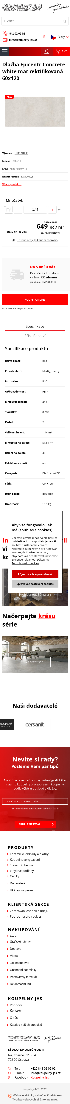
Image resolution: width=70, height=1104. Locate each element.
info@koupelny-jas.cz (23, 39)
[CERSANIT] (18, 724)
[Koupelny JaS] (35, 7)
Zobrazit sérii (35, 662)
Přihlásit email (30, 824)
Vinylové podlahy (22, 871)
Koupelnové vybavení (25, 860)
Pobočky (16, 1005)
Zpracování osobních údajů (29, 911)
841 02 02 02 (17, 33)
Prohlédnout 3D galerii (35, 595)
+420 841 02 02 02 (43, 1068)
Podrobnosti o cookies (26, 916)
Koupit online (35, 299)
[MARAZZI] (49, 724)
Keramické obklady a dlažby (29, 854)
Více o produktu (11, 184)
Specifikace (35, 326)
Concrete (48, 483)
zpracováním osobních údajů (43, 808)
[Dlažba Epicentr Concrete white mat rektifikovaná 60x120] (35, 112)
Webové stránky (23, 1095)
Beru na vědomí (35, 808)
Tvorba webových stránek (29, 1099)
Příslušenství (35, 335)
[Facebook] (44, 36)
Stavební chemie (21, 865)
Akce (13, 936)
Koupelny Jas (40, 1077)
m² (59, 210)
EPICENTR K (21, 153)
